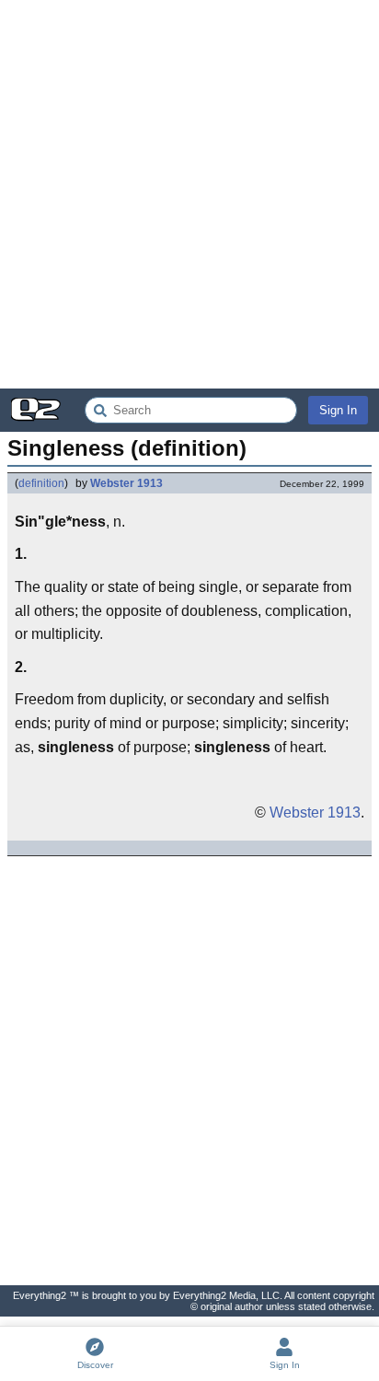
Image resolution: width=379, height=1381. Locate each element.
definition (41, 483)
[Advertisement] (189, 194)
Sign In (338, 410)
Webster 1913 (126, 483)
